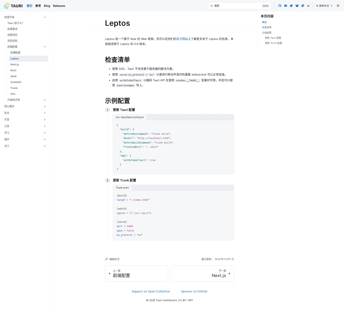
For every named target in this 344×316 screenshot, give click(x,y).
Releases (59, 6)
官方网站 (182, 39)
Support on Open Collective (151, 291)
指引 (29, 6)
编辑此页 (114, 259)
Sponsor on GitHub (194, 291)
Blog (47, 6)
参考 (38, 6)
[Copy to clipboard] (229, 124)
